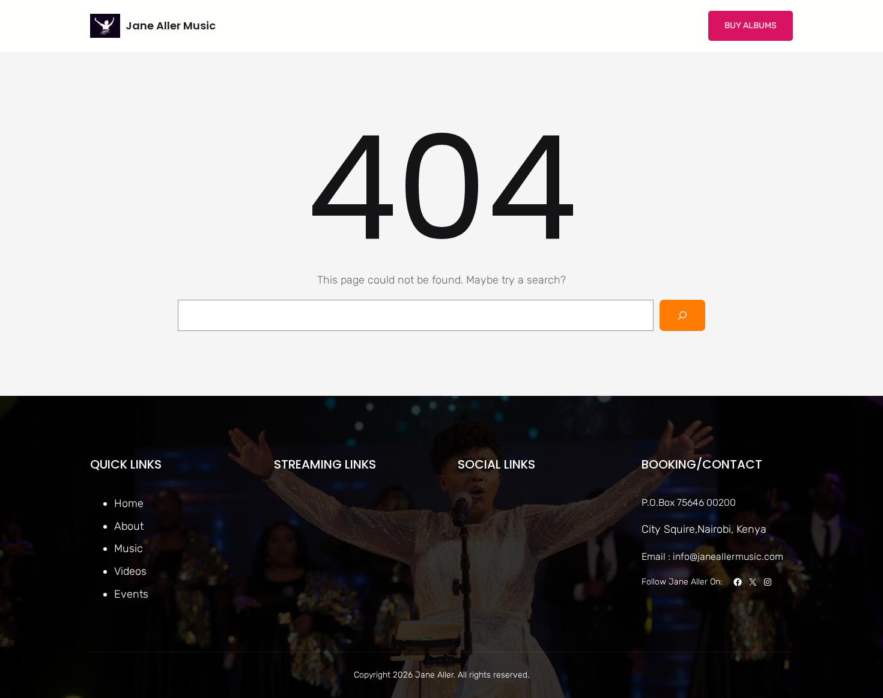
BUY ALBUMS (750, 25)
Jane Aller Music (171, 25)
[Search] (682, 315)
